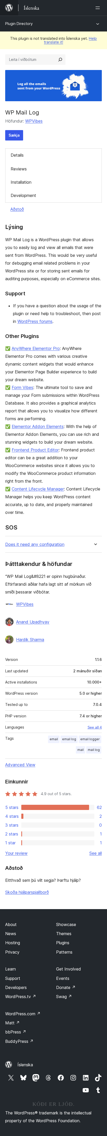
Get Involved (68, 969)
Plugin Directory (19, 23)
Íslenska (25, 1064)
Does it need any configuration (34, 544)
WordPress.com (23, 1013)
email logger (90, 739)
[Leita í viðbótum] (60, 59)
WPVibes (34, 121)
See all (95, 853)
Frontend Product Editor (35, 449)
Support (12, 978)
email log (69, 739)
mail (80, 750)
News (10, 933)
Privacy (12, 952)
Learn (10, 969)
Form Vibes (22, 387)
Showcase (66, 924)
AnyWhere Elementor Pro (36, 348)
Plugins (62, 942)
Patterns (64, 952)
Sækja (14, 135)
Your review (16, 853)
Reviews (19, 168)
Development (23, 195)
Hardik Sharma (30, 639)
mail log (94, 750)
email (54, 739)
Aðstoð (17, 209)
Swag (64, 996)
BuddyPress (19, 1041)
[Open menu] (98, 8)
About (11, 924)
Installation (21, 182)
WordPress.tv (20, 996)
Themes (63, 933)
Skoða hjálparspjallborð (27, 892)
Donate (66, 987)
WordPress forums (34, 321)
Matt (12, 1022)
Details (17, 155)
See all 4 (95, 727)
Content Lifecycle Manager (38, 489)
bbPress (15, 1032)
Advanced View (20, 764)
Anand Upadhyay (32, 621)
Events (62, 978)
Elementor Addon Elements (38, 426)
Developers (16, 987)
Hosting (12, 942)
